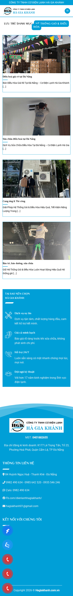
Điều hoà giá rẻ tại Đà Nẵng (17, 76)
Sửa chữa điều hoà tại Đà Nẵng (19, 139)
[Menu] (67, 11)
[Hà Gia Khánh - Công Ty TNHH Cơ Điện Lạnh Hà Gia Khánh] (19, 10)
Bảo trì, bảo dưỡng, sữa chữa (18, 263)
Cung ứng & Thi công (14, 201)
